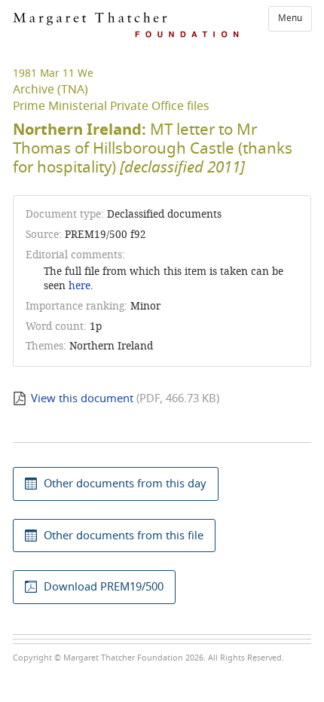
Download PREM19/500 (104, 586)
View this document (82, 398)
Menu (290, 18)
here (79, 285)
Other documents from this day (125, 483)
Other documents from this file (123, 535)
